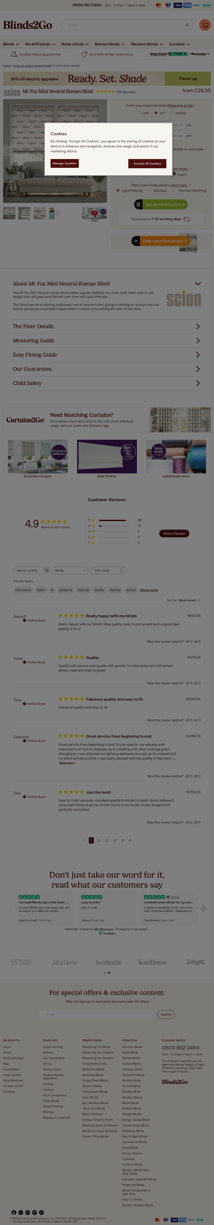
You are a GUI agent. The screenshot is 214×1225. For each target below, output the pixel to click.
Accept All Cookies (147, 163)
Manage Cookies (64, 163)
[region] (108, 149)
